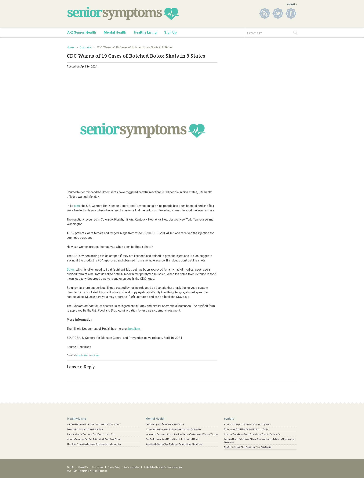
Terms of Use (97, 467)
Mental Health (115, 32)
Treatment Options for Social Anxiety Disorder (165, 424)
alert (77, 206)
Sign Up (170, 32)
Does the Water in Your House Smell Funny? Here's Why (91, 434)
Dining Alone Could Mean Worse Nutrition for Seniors (247, 429)
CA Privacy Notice (131, 467)
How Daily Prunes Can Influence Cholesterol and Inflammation (94, 444)
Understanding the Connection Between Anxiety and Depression (173, 429)
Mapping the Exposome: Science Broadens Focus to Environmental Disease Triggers (182, 434)
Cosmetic (86, 47)
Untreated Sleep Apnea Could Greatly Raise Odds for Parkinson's (252, 434)
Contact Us (292, 4)
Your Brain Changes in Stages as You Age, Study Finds (247, 424)
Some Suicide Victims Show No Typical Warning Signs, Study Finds (174, 444)
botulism (134, 328)
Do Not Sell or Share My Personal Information (163, 467)
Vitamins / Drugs (91, 355)
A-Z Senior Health (81, 32)
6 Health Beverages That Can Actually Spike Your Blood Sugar (93, 439)
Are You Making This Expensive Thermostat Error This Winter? (93, 424)
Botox (71, 269)
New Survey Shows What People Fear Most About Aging (247, 447)
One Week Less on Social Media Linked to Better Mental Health (172, 439)
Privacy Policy (114, 467)
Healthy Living (145, 32)
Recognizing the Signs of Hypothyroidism (85, 429)
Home (70, 47)
